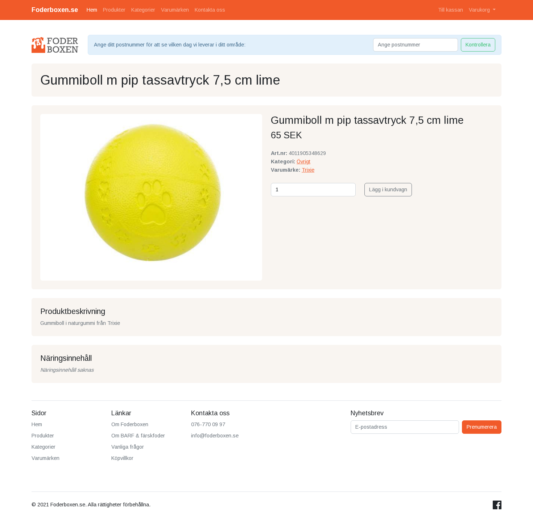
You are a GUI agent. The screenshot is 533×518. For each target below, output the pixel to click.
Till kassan (450, 10)
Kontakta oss (210, 10)
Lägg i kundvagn (388, 189)
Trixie (308, 170)
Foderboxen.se (55, 9)
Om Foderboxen (129, 424)
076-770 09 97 (208, 424)
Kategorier (143, 10)
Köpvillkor (122, 458)
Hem (92, 10)
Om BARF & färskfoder (138, 436)
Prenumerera (482, 427)
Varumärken (175, 10)
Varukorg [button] (480, 10)
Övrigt (303, 161)
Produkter (114, 10)
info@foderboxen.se (215, 436)
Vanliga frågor (127, 447)
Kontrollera (478, 45)
